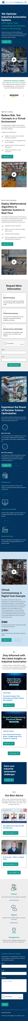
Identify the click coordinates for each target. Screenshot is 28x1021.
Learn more (17, 465)
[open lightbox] (14, 59)
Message (3, 977)
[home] (12, 2)
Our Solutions (18, 41)
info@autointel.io (14, 922)
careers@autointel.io (14, 900)
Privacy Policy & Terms (6, 1012)
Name (2, 349)
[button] (25, 2)
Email (2, 356)
